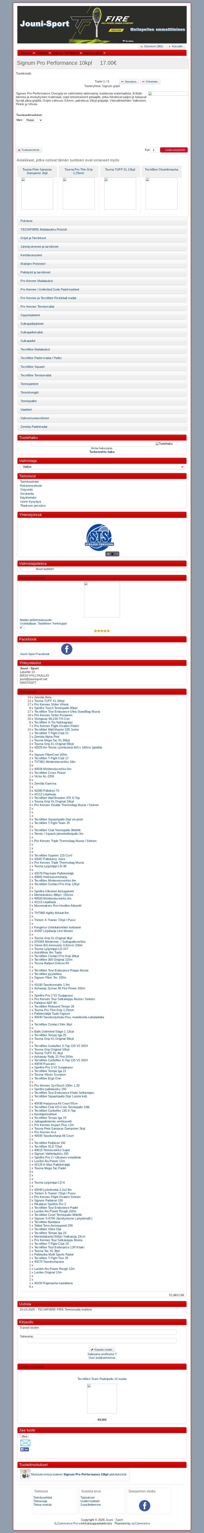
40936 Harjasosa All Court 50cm (56, 1103)
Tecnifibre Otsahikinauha (161, 169)
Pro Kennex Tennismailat (37, 306)
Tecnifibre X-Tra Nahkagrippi (53, 722)
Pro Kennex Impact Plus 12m (54, 1125)
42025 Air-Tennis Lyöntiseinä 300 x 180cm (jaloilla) (68, 747)
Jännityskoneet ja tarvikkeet (39, 246)
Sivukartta (27, 493)
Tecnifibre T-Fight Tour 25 (51, 1258)
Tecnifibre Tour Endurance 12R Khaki (59, 1247)
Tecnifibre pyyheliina (48, 974)
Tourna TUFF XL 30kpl (49, 700)
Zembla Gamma (45, 783)
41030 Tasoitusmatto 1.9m (52, 984)
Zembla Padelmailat (34, 426)
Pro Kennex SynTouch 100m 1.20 (57, 1085)
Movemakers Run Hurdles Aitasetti (57, 905)
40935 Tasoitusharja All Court (54, 1135)
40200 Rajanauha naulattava (53, 1283)
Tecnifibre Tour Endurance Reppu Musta (61, 970)
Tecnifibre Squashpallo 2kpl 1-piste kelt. (61, 1096)
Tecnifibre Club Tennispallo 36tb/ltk (57, 830)
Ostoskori (27, 692)
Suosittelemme (90, 1504)
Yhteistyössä (30, 515)
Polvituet (26, 221)
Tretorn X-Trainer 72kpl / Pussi (55, 920)
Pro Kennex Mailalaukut (37, 280)
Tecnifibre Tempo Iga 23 (50, 1233)
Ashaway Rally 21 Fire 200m (53, 1056)
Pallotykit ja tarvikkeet (35, 272)
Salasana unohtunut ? (102, 1354)
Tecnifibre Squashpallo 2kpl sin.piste (58, 819)
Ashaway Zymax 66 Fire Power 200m (59, 988)
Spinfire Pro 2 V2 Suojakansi (53, 1067)
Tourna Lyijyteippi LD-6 (49, 1182)
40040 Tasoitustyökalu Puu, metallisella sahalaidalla (69, 1017)
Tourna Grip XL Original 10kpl (54, 801)
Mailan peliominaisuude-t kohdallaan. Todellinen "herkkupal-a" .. (44, 623)
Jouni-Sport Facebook (35, 654)
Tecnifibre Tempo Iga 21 (50, 1071)
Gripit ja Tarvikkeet (65, 53)
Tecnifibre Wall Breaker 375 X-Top (57, 797)
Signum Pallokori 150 (48, 1200)
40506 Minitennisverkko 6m (53, 769)
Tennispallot (28, 401)
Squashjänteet (30, 315)
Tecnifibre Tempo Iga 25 (50, 1035)
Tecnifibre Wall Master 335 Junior (56, 729)
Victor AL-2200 (44, 776)
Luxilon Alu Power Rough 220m (55, 1211)
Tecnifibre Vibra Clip (47, 1229)
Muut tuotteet (45, 569)
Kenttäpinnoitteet (45, 1114)
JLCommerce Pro (66, 1523)
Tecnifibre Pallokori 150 (50, 1143)
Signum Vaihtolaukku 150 (51, 1153)
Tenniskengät (29, 392)
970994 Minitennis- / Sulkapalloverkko (60, 941)
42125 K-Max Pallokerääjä (52, 1164)
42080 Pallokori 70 (46, 790)
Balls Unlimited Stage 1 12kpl (54, 1031)
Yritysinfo (26, 489)
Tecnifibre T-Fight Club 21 (51, 733)
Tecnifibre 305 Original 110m (53, 959)
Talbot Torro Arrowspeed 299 (53, 1225)
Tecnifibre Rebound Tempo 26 (54, 1006)
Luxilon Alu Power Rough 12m (54, 1268)
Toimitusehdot (29, 481)
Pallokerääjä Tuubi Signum (52, 1013)
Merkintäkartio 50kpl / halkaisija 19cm (59, 1236)
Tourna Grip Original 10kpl (52, 1049)
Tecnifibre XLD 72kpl (48, 1146)
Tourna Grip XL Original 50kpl (54, 743)
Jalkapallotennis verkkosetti (53, 1121)
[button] (152, 46)
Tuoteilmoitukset (33, 1465)
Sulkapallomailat (32, 332)
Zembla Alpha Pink (47, 736)
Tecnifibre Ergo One (47, 1078)
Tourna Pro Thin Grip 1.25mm (54, 1010)
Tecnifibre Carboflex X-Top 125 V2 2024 (61, 1060)
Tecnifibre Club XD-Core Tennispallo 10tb (62, 1107)
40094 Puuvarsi (44, 1063)
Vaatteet (26, 409)
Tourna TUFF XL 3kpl (48, 1053)
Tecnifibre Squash (33, 366)
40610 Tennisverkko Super (52, 1150)
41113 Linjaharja (45, 902)
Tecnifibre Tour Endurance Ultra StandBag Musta (67, 711)
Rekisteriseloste (31, 485)
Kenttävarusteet (31, 255)
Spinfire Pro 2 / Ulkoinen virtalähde (57, 1157)
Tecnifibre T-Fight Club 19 (51, 1243)
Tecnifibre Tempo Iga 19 (50, 1117)
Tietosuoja (40, 1501)
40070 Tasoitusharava (49, 1261)
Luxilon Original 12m (48, 1272)
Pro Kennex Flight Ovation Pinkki (56, 726)
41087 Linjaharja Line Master (53, 931)
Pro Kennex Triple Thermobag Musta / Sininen (65, 841)
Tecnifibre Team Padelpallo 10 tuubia (102, 1370)
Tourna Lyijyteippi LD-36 (50, 866)
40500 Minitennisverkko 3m (53, 898)
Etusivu (26, 53)
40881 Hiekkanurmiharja (50, 877)
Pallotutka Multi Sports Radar (54, 1254)
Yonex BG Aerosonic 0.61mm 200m (58, 945)
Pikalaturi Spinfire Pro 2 (50, 1204)
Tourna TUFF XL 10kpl (120, 169)
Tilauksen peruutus (33, 505)
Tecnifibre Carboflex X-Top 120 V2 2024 (61, 1046)
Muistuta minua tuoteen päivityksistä (78, 1474)
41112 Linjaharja (45, 794)
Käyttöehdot (28, 497)
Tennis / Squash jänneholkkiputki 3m (58, 833)
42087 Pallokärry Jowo (49, 859)
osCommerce (140, 1523)
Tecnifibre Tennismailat (36, 375)
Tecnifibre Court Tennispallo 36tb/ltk (58, 1214)
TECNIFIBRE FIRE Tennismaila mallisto (56, 1309)
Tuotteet (42, 53)
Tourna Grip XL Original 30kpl (54, 1038)
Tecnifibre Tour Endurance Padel (56, 1207)
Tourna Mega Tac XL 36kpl (52, 740)
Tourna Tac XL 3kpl (47, 1250)
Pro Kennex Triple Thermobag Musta (59, 862)
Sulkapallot (28, 340)
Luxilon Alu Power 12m (49, 1161)
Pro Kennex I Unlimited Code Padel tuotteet (50, 289)
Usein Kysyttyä (30, 501)
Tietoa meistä (42, 1504)
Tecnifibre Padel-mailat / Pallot (41, 358)
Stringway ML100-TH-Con (52, 718)
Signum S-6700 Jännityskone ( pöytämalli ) (63, 1218)
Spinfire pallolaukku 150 (50, 1089)
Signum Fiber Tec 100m (50, 977)
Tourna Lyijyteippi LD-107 (51, 948)
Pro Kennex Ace (45, 1132)
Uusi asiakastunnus (102, 1357)
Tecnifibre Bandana (47, 1222)
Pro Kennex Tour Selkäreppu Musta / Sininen (64, 999)
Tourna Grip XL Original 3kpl (53, 938)
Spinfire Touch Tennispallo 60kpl (55, 708)
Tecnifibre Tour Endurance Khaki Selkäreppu (64, 1092)
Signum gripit (92, 53)
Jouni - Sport (114, 1519)
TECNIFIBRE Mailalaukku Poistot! (44, 229)
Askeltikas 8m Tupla (48, 952)
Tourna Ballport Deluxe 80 (51, 963)
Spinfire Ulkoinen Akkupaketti (54, 891)
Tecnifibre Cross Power (50, 772)
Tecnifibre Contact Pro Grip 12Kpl (56, 884)
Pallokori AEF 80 (45, 1002)
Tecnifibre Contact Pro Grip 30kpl (56, 956)
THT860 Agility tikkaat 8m (51, 912)
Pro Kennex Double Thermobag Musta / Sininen (66, 805)
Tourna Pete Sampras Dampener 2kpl (59, 1128)
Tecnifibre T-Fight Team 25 (52, 823)
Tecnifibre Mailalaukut (35, 349)
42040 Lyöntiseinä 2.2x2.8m (53, 1189)
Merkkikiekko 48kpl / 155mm (54, 894)
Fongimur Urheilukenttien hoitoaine (57, 927)
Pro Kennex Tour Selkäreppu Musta (58, 1240)
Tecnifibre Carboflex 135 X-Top (55, 1110)
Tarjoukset (87, 1497)
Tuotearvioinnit (32, 578)
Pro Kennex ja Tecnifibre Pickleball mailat (48, 298)
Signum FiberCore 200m (50, 754)
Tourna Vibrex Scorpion (50, 1074)
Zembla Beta (42, 697)
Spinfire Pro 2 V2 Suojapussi (53, 995)
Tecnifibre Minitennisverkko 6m (55, 880)
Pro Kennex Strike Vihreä (51, 704)
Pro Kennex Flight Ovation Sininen (57, 1197)
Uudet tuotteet (31, 1366)
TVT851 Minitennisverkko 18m (55, 761)
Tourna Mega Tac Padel (50, 1168)
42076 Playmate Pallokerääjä (54, 873)
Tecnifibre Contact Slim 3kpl (53, 1024)
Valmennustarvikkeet (35, 418)
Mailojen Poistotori (33, 263)
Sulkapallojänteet (32, 323)
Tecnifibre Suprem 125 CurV (53, 855)
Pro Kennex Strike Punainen (53, 715)
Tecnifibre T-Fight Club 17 (51, 758)
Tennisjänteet (29, 383)
